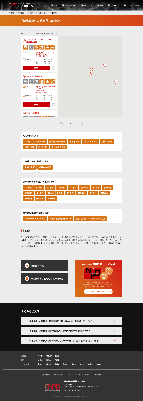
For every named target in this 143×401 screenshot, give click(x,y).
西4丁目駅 (42, 147)
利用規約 (98, 375)
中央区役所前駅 (91, 141)
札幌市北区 (30, 167)
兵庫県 (57, 360)
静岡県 (65, 364)
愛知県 (74, 364)
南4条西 (39, 198)
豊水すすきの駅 (59, 147)
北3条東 (95, 187)
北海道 (40, 364)
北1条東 (50, 187)
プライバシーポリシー (83, 375)
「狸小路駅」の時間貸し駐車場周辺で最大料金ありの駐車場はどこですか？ (61, 321)
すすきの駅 (74, 141)
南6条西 (51, 198)
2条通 (59, 193)
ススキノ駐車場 (32, 113)
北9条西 (61, 187)
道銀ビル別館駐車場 (34, 76)
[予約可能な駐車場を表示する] (55, 34)
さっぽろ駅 (40, 141)
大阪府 (40, 360)
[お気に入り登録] (53, 68)
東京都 (40, 356)
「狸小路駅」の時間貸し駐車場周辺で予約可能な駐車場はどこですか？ (59, 330)
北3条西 (84, 187)
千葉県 (57, 356)
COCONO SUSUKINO (35, 218)
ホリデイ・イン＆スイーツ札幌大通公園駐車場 (39, 40)
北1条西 (38, 187)
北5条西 (73, 187)
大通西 (28, 187)
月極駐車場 (46, 375)
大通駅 (28, 141)
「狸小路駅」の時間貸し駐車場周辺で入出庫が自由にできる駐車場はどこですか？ (64, 340)
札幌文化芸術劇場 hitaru (61, 218)
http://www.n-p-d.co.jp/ (73, 390)
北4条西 (39, 193)
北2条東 (28, 193)
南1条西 (70, 193)
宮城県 (57, 364)
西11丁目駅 (107, 141)
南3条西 (104, 193)
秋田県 (48, 364)
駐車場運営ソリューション (62, 375)
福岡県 (99, 364)
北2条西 (107, 187)
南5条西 (93, 193)
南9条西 (81, 193)
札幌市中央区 (45, 167)
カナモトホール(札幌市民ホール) (90, 218)
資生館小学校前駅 (57, 141)
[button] (90, 74)
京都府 (48, 360)
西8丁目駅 (29, 147)
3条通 (50, 193)
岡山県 (82, 364)
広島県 (90, 364)
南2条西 (28, 198)
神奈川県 (49, 356)
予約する (37, 68)
